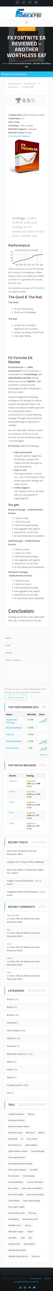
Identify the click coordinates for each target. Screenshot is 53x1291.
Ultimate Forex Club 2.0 (18, 1256)
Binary (10, 1007)
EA (22, 1139)
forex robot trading (31, 1200)
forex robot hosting (35, 1194)
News (9, 1061)
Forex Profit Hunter (35, 1182)
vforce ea (35, 1256)
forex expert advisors (17, 1170)
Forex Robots (26, 29)
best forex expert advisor (19, 1126)
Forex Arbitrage (37, 1151)
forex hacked (13, 1176)
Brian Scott (12, 1139)
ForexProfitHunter (15, 1182)
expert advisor (31, 1145)
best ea (31, 1114)
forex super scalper (16, 1207)
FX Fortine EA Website (19, 136)
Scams (10, 1069)
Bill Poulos (30, 1132)
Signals (10, 1077)
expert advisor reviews (17, 1151)
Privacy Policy (35, 1278)
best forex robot (15, 1132)
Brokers (10, 1014)
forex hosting (28, 1176)
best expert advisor (16, 1120)
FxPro (11, 812)
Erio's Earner (32, 1139)
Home (4, 63)
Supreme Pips (14, 1244)
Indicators (11, 1046)
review (30, 1231)
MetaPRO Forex (14, 1225)
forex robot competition (32, 1188)
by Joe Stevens (14, 83)
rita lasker (12, 1238)
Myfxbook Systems (16, 1053)
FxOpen (12, 791)
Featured (11, 1022)
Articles (10, 999)
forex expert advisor (16, 1157)
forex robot (13, 1188)
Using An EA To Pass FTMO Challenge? (25, 862)
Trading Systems (15, 1085)
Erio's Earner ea (14, 1145)
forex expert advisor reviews (20, 1163)
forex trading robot (16, 1213)
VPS (9, 1093)
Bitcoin (41, 1132)
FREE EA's (11, 1038)
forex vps (32, 1213)
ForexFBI (33, 1170)
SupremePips (29, 1244)
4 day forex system (16, 1114)
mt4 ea (28, 1225)
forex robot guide (15, 1194)
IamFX (11, 802)
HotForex (13, 781)
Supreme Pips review (17, 1250)
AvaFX (11, 823)
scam (22, 1238)
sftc (30, 1238)
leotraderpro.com (30, 1219)
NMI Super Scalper (16, 1231)
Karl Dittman (13, 1219)
